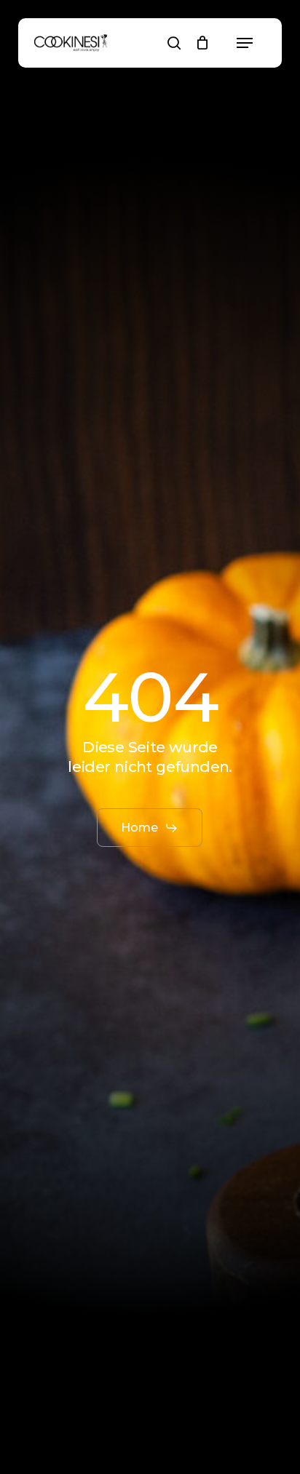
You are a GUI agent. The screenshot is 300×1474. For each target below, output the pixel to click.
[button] (245, 43)
